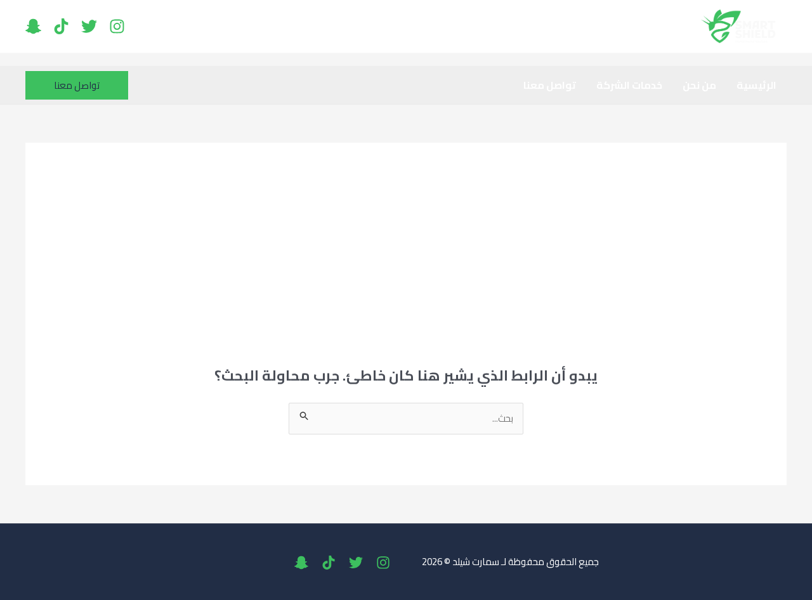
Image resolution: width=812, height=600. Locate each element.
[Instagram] (117, 26)
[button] (76, 85)
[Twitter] (89, 26)
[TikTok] (61, 26)
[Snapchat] (33, 26)
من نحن (699, 85)
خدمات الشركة (629, 85)
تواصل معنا (549, 85)
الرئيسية (756, 85)
